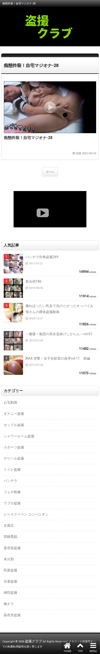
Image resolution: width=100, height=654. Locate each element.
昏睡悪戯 (10, 537)
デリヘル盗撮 (14, 458)
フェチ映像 (12, 492)
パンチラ (10, 481)
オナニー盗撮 (14, 413)
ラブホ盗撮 (12, 503)
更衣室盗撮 (12, 548)
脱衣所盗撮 (12, 615)
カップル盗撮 (14, 425)
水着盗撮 (10, 581)
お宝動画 (10, 402)
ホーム (50, 171)
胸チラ (9, 604)
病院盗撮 (10, 592)
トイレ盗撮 (12, 469)
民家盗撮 (10, 570)
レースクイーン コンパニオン (26, 514)
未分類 (9, 559)
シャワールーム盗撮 (19, 436)
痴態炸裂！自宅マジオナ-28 (31, 65)
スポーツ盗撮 (14, 447)
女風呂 (9, 525)
